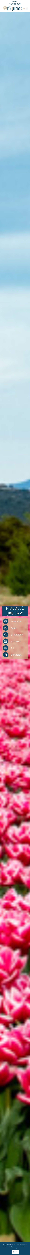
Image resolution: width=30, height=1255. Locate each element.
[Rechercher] (23, 8)
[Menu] (27, 8)
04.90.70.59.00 (15, 4)
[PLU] (5, 648)
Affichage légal (16, 655)
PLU (12, 648)
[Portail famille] (5, 621)
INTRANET (14, 1)
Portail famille (16, 621)
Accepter (15, 1251)
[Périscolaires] (5, 641)
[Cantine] (5, 628)
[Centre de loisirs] (5, 634)
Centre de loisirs (17, 635)
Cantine (13, 628)
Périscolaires (16, 641)
